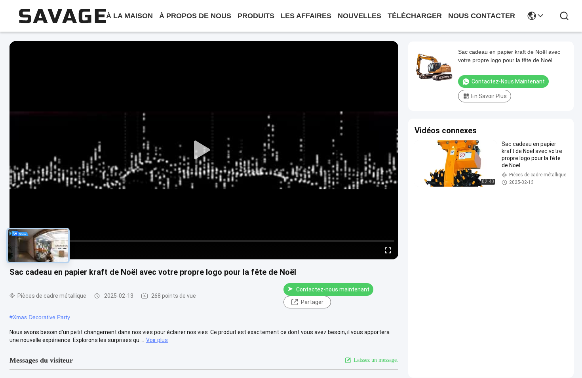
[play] (204, 150)
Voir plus (157, 340)
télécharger (415, 16)
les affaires (306, 16)
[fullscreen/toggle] (388, 250)
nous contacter (481, 16)
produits (256, 16)
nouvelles (359, 16)
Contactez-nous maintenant (332, 289)
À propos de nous (195, 16)
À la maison (129, 16)
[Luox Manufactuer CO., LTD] (62, 16)
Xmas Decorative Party (41, 317)
